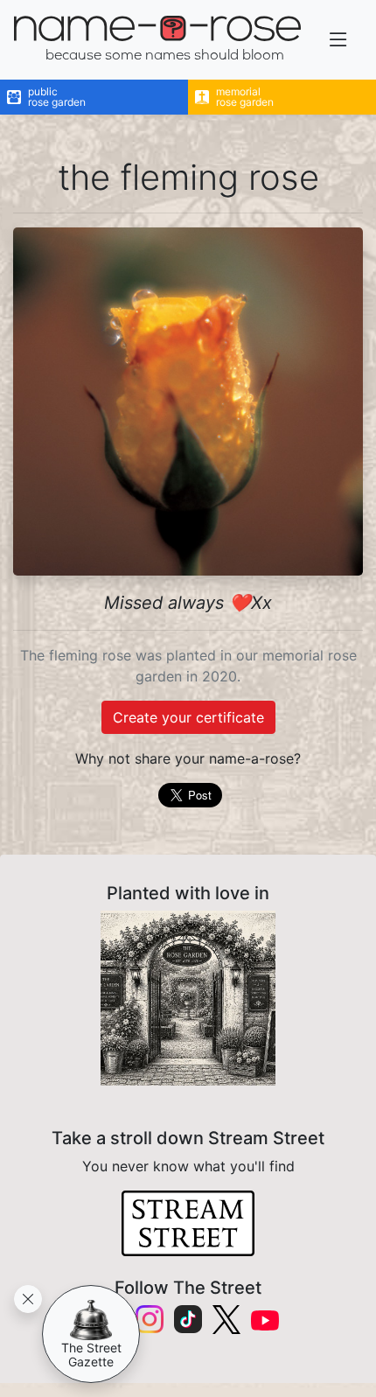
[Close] (28, 1299)
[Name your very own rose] (188, 998)
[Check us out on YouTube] (265, 1320)
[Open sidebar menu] (338, 40)
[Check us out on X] (226, 1319)
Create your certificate (188, 717)
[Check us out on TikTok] (188, 1319)
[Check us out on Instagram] (150, 1319)
